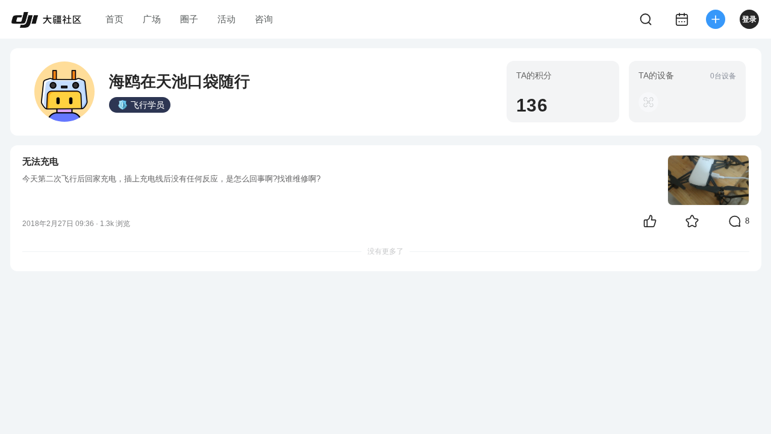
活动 (226, 19)
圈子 (189, 19)
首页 (114, 19)
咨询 (264, 19)
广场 (152, 19)
